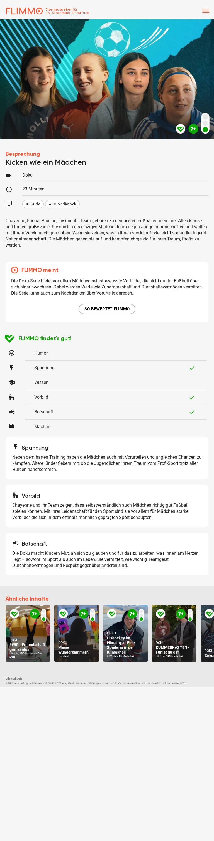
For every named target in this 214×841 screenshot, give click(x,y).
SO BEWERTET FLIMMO (107, 309)
